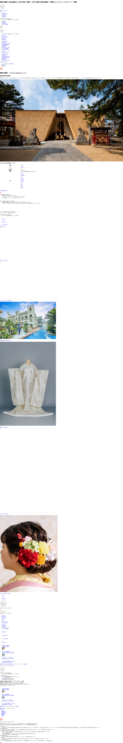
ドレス (3, 620)
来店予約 (3, 12)
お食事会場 (4, 617)
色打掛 (22, 187)
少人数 (22, 182)
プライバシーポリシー (6, 52)
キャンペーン (4, 615)
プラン (3, 614)
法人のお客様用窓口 (5, 628)
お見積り (4, 712)
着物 (2, 619)
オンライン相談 (4, 13)
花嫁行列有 (22, 175)
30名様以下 (22, 180)
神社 (3, 714)
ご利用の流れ (4, 16)
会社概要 (3, 51)
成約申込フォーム (3, 706)
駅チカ (22, 177)
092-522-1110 (5, 33)
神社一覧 (3, 616)
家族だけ (22, 173)
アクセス (3, 15)
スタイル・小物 (4, 621)
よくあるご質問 (4, 622)
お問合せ (4, 713)
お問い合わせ (4, 14)
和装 (21, 184)
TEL (3, 710)
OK (0, 742)
